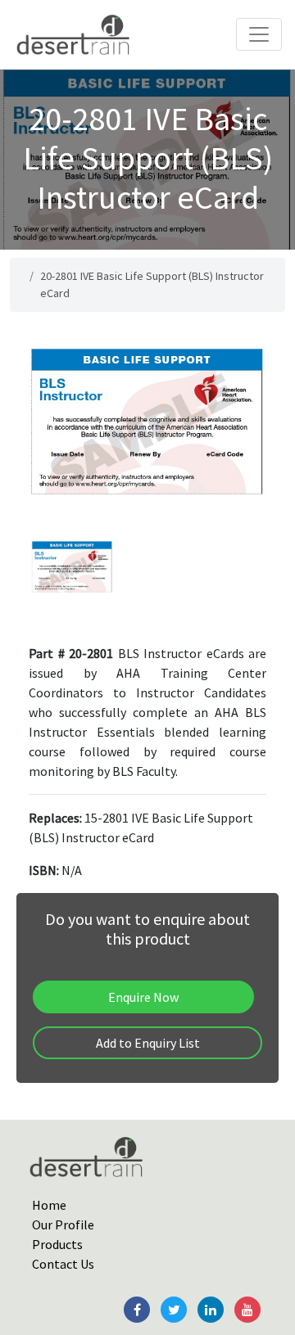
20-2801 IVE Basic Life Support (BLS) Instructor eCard (152, 284)
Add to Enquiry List (148, 1043)
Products (57, 1244)
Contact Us (63, 1264)
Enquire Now (143, 997)
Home (49, 1205)
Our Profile (63, 1224)
